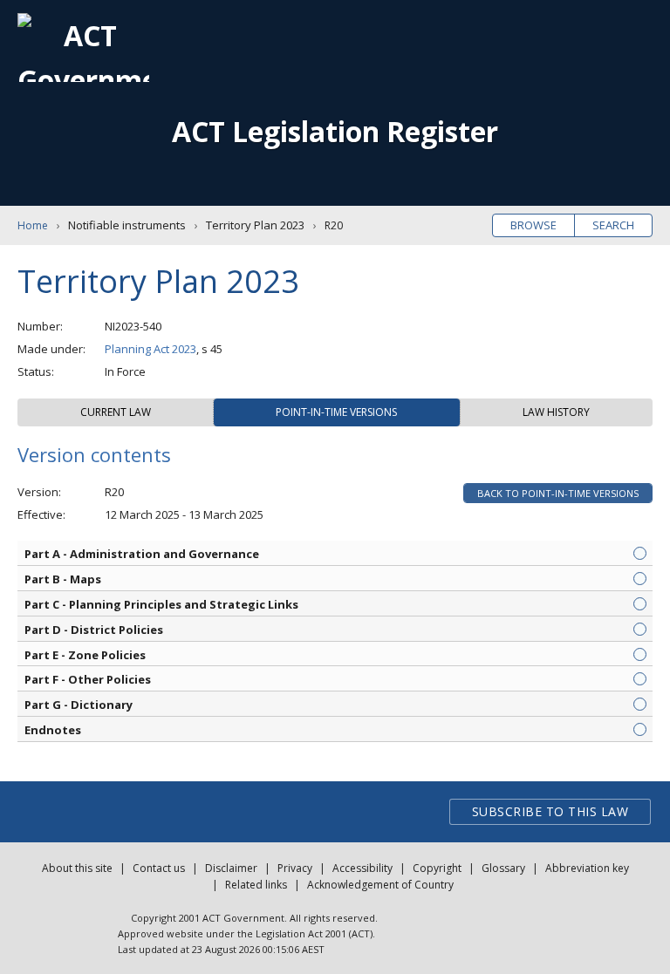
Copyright (437, 868)
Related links (256, 884)
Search (613, 225)
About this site (77, 868)
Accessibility (362, 868)
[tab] (115, 412)
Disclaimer (231, 868)
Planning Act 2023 (150, 349)
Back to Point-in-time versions (558, 493)
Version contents (94, 454)
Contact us (159, 868)
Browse (533, 225)
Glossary (503, 868)
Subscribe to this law (550, 811)
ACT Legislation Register (335, 131)
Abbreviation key (587, 868)
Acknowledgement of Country (380, 884)
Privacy (294, 868)
